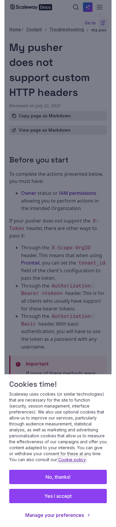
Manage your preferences (54, 515)
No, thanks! (58, 477)
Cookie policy (71, 459)
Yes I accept (58, 496)
